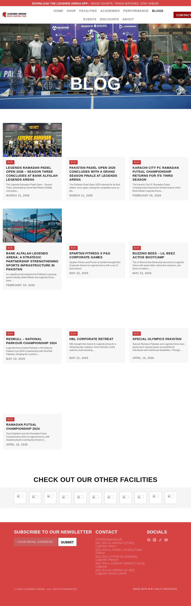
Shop (71, 11)
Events (89, 19)
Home (58, 11)
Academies (110, 11)
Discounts (109, 19)
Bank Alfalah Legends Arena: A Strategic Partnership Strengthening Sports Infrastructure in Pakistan (32, 261)
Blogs (157, 11)
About (128, 19)
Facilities (88, 11)
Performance (136, 11)
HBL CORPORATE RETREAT (91, 339)
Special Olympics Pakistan (157, 339)
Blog (10, 162)
